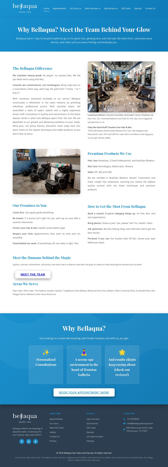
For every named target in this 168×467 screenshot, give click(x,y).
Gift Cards (125, 8)
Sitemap (90, 441)
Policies (53, 441)
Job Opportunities (94, 436)
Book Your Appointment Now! (84, 392)
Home (46, 8)
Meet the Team (33, 274)
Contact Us (150, 8)
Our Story (74, 8)
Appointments (59, 8)
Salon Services (91, 8)
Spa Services (109, 8)
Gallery (53, 432)
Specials (138, 8)
